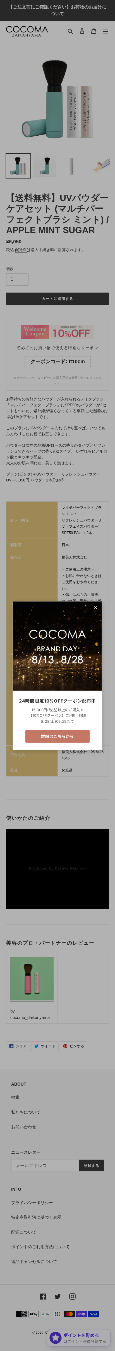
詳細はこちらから (57, 736)
